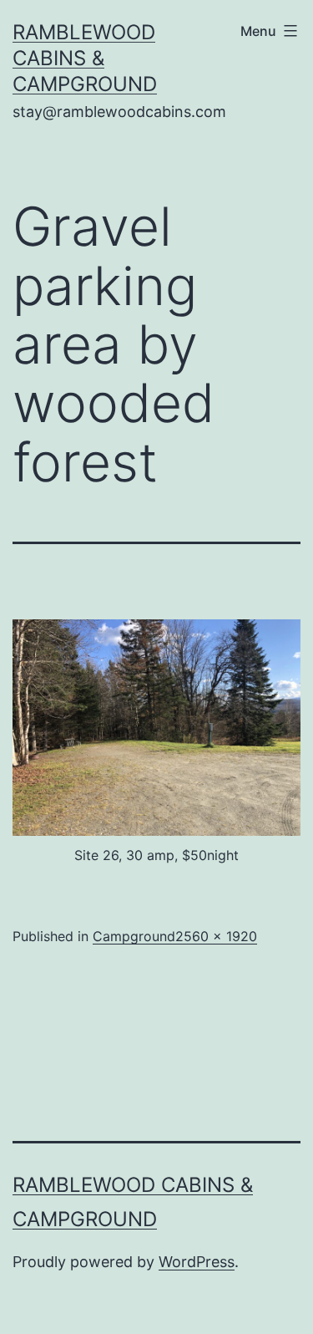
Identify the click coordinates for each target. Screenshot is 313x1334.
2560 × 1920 (216, 936)
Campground (134, 936)
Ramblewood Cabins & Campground (85, 58)
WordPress (197, 1261)
